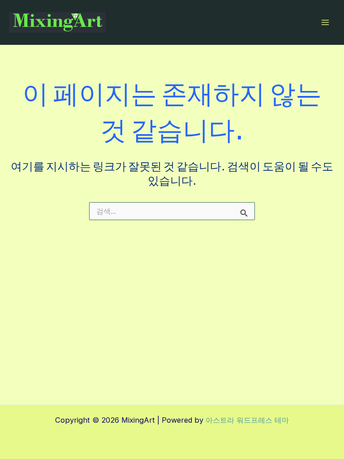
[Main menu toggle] (325, 23)
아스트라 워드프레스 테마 (247, 420)
